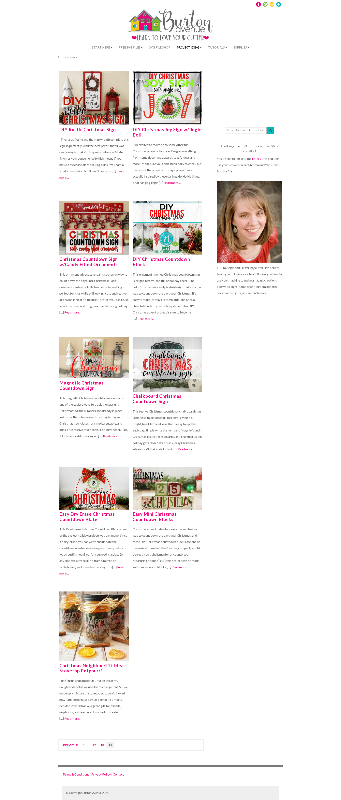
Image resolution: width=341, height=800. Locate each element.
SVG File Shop (159, 47)
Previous (71, 745)
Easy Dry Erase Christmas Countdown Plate (87, 516)
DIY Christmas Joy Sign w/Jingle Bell (167, 132)
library (256, 158)
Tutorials (216, 47)
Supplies (240, 47)
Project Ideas (188, 47)
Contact (118, 774)
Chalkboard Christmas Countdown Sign (157, 398)
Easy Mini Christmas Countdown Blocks (155, 516)
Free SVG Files (130, 47)
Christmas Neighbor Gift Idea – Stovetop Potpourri (93, 668)
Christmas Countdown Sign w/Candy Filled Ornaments (88, 261)
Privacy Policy (101, 774)
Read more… (172, 182)
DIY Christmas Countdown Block (161, 261)
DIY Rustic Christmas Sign (87, 129)
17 (94, 745)
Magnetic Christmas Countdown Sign (81, 385)
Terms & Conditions (76, 774)
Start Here (101, 47)
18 (102, 745)
